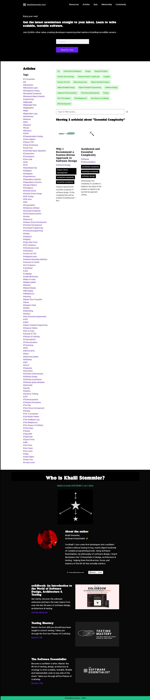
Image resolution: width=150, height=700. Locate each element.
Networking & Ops (80, 82)
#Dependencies (29, 176)
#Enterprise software (31, 208)
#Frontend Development (32, 225)
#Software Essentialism (32, 379)
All (59, 71)
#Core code (27, 159)
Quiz (96, 4)
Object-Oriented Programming (90, 87)
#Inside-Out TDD (29, 254)
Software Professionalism (67, 93)
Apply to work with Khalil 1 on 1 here (75, 485)
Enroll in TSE (37, 683)
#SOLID (26, 365)
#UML (25, 442)
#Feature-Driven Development (35, 222)
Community (121, 4)
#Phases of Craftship (31, 337)
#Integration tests (30, 256)
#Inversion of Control (31, 262)
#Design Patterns (30, 185)
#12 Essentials (29, 79)
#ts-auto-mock (29, 462)
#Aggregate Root (29, 105)
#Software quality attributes (34, 382)
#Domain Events (29, 191)
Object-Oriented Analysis (100, 82)
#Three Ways (28, 428)
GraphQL (106, 77)
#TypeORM (27, 434)
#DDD (25, 162)
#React (26, 354)
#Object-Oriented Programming (35, 325)
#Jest (25, 271)
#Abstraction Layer (30, 88)
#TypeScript (28, 437)
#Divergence (28, 188)
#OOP (25, 319)
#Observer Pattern (30, 328)
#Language (27, 274)
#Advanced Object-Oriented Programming (33, 97)
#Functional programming (33, 231)
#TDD (25, 397)
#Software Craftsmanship (33, 374)
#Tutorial (26, 431)
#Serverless (28, 371)
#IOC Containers (29, 245)
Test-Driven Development (90, 93)
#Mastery (27, 285)
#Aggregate (27, 102)
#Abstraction (28, 85)
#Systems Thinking (30, 394)
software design (88, 176)
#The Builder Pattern (31, 417)
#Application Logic (30, 114)
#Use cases (28, 451)
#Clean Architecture (30, 145)
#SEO (25, 362)
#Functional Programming (33, 228)
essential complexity (65, 182)
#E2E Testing (28, 196)
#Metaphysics (28, 294)
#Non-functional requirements (34, 317)
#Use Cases (28, 448)
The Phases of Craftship (99, 98)
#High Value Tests (30, 242)
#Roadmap (27, 359)
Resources (74, 4)
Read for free (67, 49)
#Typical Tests (28, 440)
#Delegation (28, 174)
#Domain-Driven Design (32, 194)
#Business (27, 131)
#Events (26, 216)
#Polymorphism (29, 339)
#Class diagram (29, 139)
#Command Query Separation (34, 151)
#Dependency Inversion (32, 182)
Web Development (64, 104)
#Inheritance (28, 251)
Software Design (111, 87)
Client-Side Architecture (72, 71)
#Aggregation (28, 108)
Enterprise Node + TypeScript (88, 77)
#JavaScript (27, 268)
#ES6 (25, 202)
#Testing (26, 411)
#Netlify (26, 308)
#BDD (25, 122)
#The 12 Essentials (30, 414)
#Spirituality (27, 385)
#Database (27, 171)
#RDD (25, 348)
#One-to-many (28, 331)
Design (87, 71)
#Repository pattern (31, 357)
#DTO (25, 165)
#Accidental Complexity (32, 94)
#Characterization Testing (33, 136)
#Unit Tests (27, 445)
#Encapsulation (29, 205)
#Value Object (28, 457)
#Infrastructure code (31, 248)
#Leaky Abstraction (30, 277)
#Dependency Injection (32, 179)
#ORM (25, 322)
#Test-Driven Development (33, 408)
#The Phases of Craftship (33, 425)
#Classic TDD (28, 142)
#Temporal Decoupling (32, 402)
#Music (26, 302)
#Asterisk (27, 119)
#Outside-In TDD (29, 334)
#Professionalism (30, 342)
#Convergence (28, 156)
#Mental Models (29, 288)
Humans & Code (64, 82)
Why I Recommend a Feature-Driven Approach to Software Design (66, 155)
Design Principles (101, 71)
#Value (26, 454)
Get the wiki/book (39, 612)
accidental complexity (65, 177)
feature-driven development (62, 171)
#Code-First (28, 148)
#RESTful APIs (29, 351)
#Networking (28, 311)
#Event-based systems (32, 214)
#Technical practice (30, 399)
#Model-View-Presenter (32, 299)
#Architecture (28, 116)
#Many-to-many (29, 279)
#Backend (27, 125)
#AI (24, 82)
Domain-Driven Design (66, 77)
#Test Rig (27, 405)
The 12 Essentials (64, 98)
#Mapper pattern (29, 282)
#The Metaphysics (30, 422)
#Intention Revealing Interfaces (35, 259)
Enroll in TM (36, 637)
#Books (26, 128)
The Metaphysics (80, 98)
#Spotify (26, 388)
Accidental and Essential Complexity (90, 152)
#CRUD (26, 134)
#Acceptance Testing (31, 91)
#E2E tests (27, 199)
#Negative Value (29, 305)
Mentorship (107, 4)
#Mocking (27, 297)
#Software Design (30, 377)
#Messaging (28, 291)
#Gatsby (26, 234)
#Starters (26, 391)
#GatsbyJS (27, 237)
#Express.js (27, 219)
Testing (105, 93)
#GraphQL (27, 239)
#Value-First (28, 460)
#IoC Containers (29, 265)
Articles (86, 4)
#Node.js (26, 314)
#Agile (25, 111)
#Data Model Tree (30, 168)
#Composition (28, 154)
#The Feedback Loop (31, 420)
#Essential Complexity (32, 211)
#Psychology (28, 345)
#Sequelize (27, 368)
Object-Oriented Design (66, 87)
